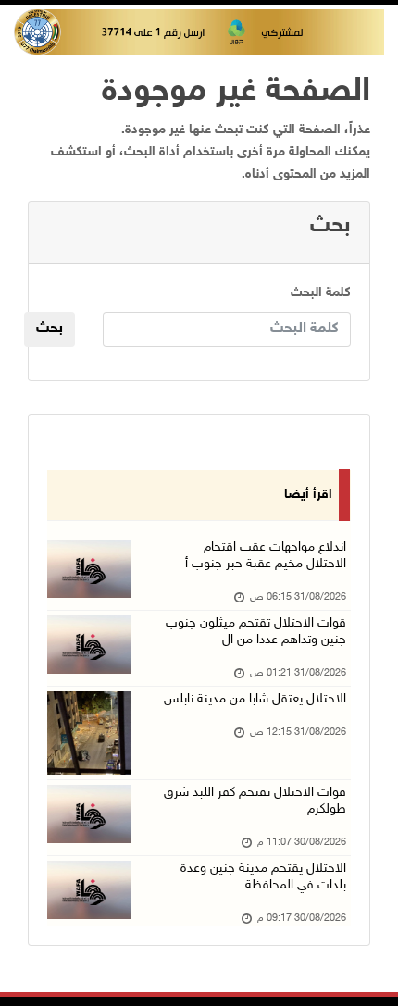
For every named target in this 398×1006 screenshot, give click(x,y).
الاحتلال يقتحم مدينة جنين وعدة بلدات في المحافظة (263, 877)
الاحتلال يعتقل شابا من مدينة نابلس (255, 699)
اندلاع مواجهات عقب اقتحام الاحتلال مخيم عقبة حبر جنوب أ (265, 556)
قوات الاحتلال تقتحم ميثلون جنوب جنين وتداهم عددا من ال (256, 631)
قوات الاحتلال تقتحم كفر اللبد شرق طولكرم (255, 801)
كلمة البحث (321, 293)
